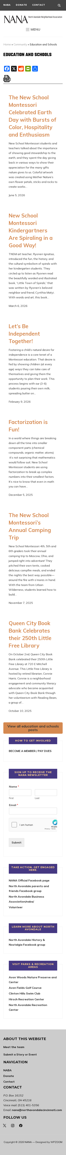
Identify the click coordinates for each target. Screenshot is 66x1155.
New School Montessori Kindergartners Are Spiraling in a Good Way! (31, 230)
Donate (21, 5)
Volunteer (16, 907)
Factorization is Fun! (28, 426)
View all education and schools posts (33, 728)
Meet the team (13, 1047)
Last (37, 798)
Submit (16, 842)
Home (7, 44)
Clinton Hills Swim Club (24, 993)
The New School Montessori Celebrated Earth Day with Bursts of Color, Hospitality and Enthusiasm (32, 116)
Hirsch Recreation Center (26, 999)
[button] (33, 29)
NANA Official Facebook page (29, 880)
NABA (7, 5)
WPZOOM (56, 1142)
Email (13, 805)
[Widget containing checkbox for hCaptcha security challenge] (33, 824)
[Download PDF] (6, 78)
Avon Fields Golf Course (25, 987)
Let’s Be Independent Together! (24, 333)
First (11, 798)
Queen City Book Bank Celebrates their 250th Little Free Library (30, 634)
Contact (38, 5)
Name (14, 786)
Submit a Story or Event (20, 1054)
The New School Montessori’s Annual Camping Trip (30, 526)
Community (20, 44)
